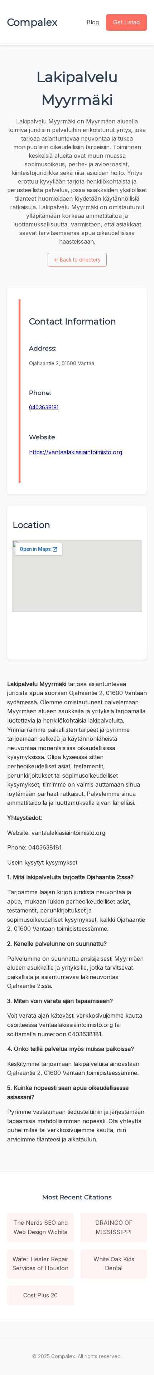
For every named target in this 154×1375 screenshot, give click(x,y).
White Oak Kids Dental (113, 1264)
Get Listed (126, 22)
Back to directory (77, 259)
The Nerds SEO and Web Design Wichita (40, 1227)
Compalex (32, 22)
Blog (93, 22)
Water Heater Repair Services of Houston (40, 1264)
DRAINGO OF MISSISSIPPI (114, 1227)
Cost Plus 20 (40, 1295)
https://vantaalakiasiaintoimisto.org (75, 452)
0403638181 (43, 407)
